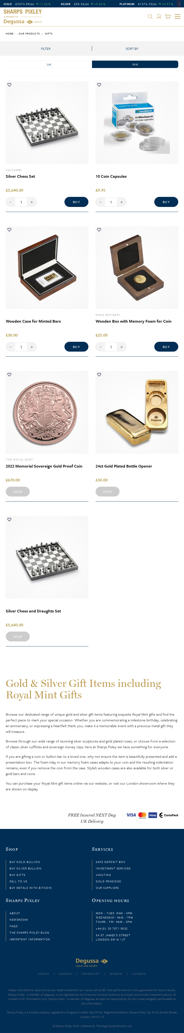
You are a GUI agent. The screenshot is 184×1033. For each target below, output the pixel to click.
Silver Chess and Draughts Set (33, 611)
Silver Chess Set (20, 176)
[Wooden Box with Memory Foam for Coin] (137, 267)
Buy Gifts (18, 875)
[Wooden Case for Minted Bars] (47, 267)
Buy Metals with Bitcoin (31, 888)
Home (10, 33)
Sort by (132, 48)
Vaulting (103, 875)
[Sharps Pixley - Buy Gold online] (23, 17)
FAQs (14, 926)
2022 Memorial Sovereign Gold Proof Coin (44, 466)
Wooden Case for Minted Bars (33, 321)
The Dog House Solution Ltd (114, 1026)
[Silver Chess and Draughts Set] (47, 557)
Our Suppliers (107, 888)
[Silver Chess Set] (47, 122)
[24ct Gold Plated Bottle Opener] (137, 412)
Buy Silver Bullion (25, 868)
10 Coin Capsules (111, 176)
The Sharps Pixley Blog (29, 932)
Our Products (29, 33)
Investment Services (113, 868)
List (49, 64)
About (15, 913)
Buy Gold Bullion (25, 862)
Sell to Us (18, 881)
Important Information (30, 939)
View (18, 491)
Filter (46, 48)
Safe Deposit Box (110, 862)
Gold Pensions (108, 881)
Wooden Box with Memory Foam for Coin (134, 321)
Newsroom (19, 920)
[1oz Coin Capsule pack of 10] (137, 122)
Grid (135, 64)
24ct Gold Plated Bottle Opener (124, 466)
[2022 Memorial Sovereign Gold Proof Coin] (47, 412)
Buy (76, 201)
